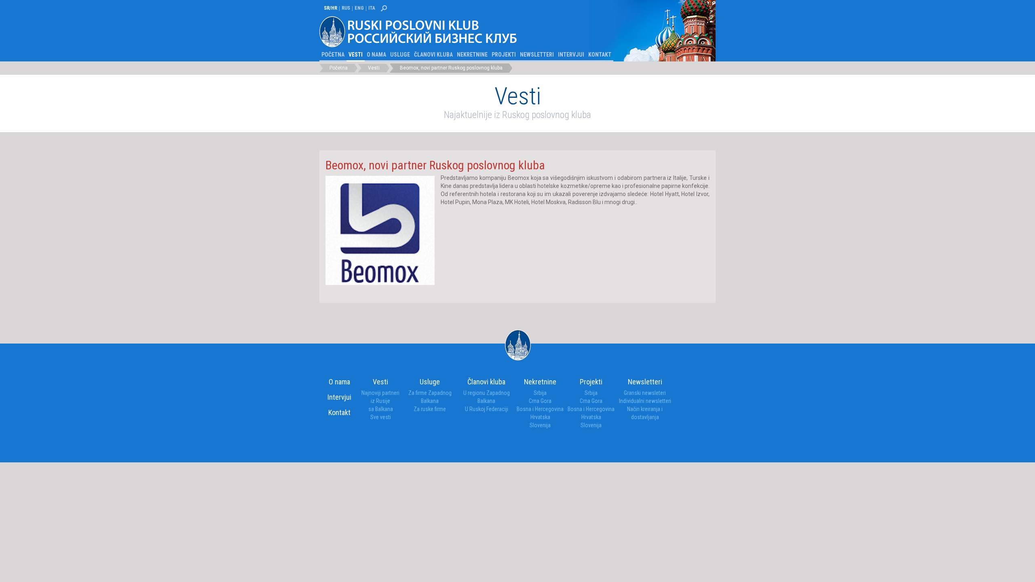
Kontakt (599, 54)
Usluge (400, 54)
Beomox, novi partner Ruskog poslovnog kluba (451, 68)
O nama (376, 54)
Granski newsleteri (645, 393)
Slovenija (540, 425)
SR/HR (330, 8)
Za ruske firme (430, 409)
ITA (371, 8)
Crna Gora (540, 401)
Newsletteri (537, 54)
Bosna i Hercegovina (540, 409)
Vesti (356, 54)
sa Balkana (380, 409)
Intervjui (571, 54)
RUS (346, 8)
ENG (359, 8)
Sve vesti (380, 417)
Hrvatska (540, 417)
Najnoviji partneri (380, 393)
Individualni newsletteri (645, 401)
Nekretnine (472, 54)
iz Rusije (380, 401)
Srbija (540, 393)
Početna (332, 54)
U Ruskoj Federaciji (486, 409)
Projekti (504, 54)
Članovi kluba (433, 54)
